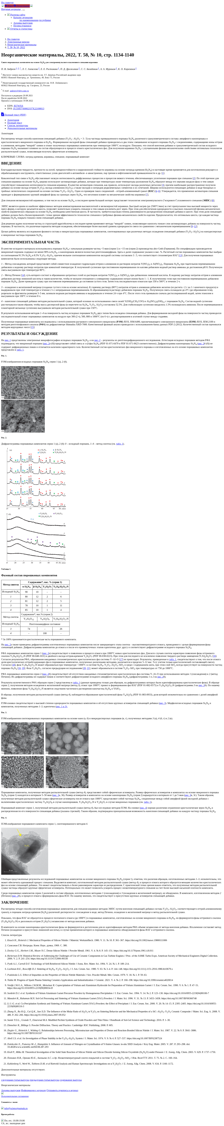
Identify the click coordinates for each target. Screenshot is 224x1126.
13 (180, 255)
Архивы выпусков (23, 23)
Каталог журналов (23, 17)
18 (13, 665)
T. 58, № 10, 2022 (16, 47)
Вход (10, 6)
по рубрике (45, 20)
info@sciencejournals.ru (16, 1108)
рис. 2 (97, 340)
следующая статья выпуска (15, 1080)
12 (195, 226)
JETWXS (18, 106)
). (67, 706)
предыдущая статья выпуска (44, 1080)
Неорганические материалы (21, 44)
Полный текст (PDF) (15, 115)
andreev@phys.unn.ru (19, 91)
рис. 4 (143, 808)
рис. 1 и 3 (61, 706)
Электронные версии (18, 42)
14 (23, 275)
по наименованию (29, 20)
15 (32, 327)
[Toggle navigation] (23, 10)
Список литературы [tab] (17, 125)
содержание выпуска (71, 1080)
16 (214, 656)
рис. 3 (162, 703)
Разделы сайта (17, 14)
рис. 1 (8, 340)
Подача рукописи (22, 25)
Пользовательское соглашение (15, 1096)
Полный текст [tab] (14, 122)
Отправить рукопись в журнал (62, 1090)
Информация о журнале (33, 1090)
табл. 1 (20, 349)
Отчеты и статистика (21, 28)
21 (88, 668)
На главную (7, 2)
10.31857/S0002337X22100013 (28, 108)
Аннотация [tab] (13, 120)
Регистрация (23, 6)
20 (84, 668)
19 (23, 668)
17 (121, 659)
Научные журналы (11, 9)
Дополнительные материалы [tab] (22, 128)
